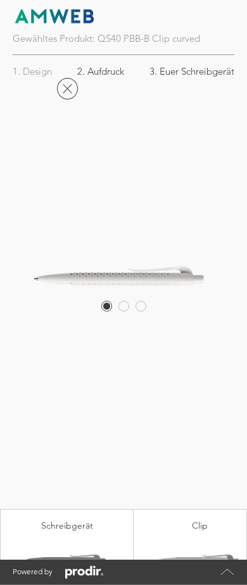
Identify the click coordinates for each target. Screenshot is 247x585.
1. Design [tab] (32, 71)
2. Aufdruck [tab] (100, 71)
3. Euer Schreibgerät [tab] (191, 71)
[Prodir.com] (84, 572)
